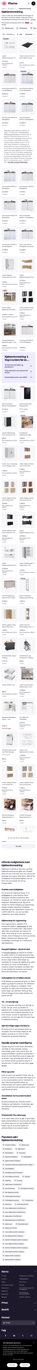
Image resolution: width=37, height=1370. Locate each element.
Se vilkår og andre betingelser (18, 162)
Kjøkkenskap (21, 926)
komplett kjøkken (10, 953)
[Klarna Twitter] (23, 1335)
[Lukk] (33, 1342)
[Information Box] (14, 34)
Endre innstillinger (18, 1359)
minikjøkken (6, 895)
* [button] (7, 64)
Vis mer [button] (18, 846)
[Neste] (33, 29)
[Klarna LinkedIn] (14, 1335)
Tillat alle (25, 1365)
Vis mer (33, 19)
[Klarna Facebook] (6, 1335)
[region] (18, 1354)
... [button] (16, 8)
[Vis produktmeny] (33, 12)
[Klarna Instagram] (31, 1335)
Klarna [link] (4, 8)
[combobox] (30, 34)
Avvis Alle (12, 1365)
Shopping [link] (11, 8)
